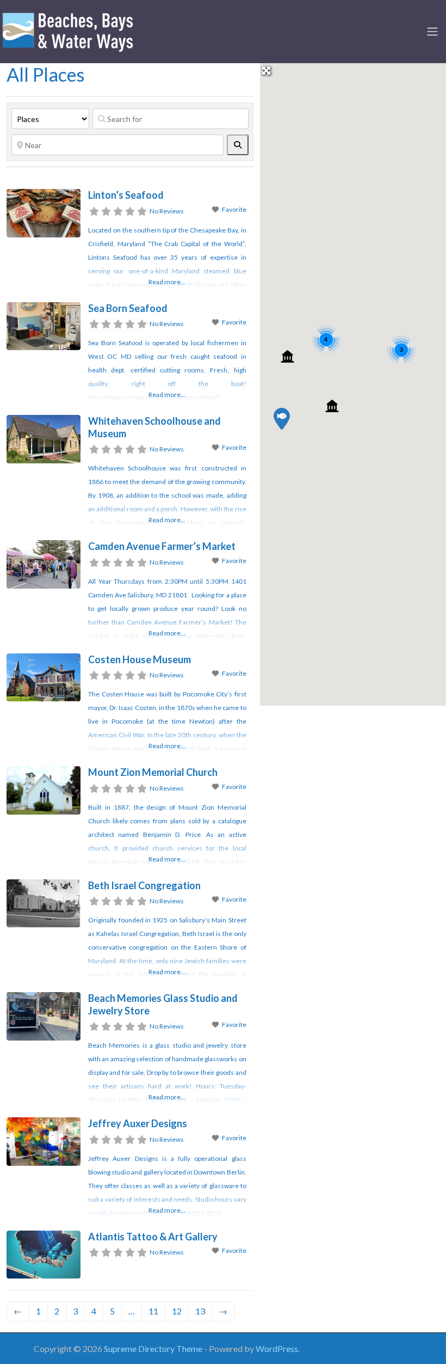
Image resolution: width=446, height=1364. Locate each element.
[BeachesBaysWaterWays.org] (68, 29)
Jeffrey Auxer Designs (137, 1123)
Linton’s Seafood (126, 195)
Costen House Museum (139, 659)
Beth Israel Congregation (144, 885)
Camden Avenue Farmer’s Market (162, 546)
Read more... (166, 282)
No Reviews (167, 211)
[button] (282, 418)
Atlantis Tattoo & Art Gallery (153, 1237)
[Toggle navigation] (432, 31)
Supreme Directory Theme (154, 1348)
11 (153, 1311)
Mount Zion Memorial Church (153, 772)
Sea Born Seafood (128, 308)
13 (200, 1311)
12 (177, 1311)
